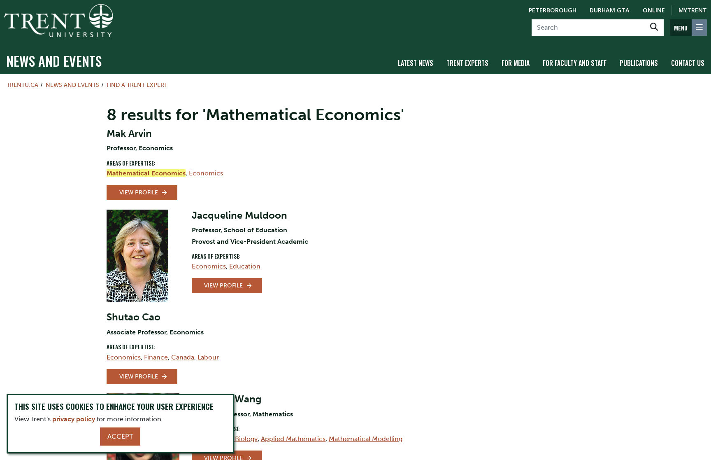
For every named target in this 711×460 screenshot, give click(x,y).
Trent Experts (467, 63)
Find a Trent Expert (137, 85)
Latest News (415, 63)
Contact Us (687, 63)
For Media (516, 63)
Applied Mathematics (293, 439)
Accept (120, 436)
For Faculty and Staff (574, 63)
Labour (208, 357)
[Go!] (654, 27)
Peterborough (552, 10)
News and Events (54, 60)
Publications (639, 63)
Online (654, 10)
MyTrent (692, 10)
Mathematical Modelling (365, 439)
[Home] (58, 20)
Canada (182, 357)
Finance (156, 357)
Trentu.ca (22, 85)
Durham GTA (610, 10)
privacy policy (73, 419)
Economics (206, 173)
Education (244, 266)
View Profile (138, 192)
